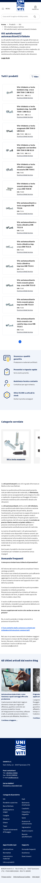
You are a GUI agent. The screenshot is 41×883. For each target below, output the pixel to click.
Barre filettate (8, 806)
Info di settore (8, 849)
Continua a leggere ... (9, 720)
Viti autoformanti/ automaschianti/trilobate (20, 29)
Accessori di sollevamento (27, 822)
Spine (24, 818)
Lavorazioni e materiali (8, 857)
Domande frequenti (29, 849)
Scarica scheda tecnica (25, 98)
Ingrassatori (26, 827)
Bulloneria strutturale (26, 804)
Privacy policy (6, 877)
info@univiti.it (13, 777)
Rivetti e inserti (27, 831)
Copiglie (6, 815)
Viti (20, 24)
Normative (7, 853)
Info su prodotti (8, 862)
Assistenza (26, 853)
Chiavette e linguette (26, 813)
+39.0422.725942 (12, 773)
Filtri (35, 76)
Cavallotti (25, 808)
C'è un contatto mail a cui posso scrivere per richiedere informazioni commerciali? (18, 629)
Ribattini (6, 819)
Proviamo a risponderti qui (12, 786)
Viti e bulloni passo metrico (14, 27)
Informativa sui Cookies (21, 877)
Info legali (36, 877)
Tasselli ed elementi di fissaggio (10, 830)
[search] (20, 16)
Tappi (5, 826)
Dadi (23, 799)
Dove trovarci (26, 856)
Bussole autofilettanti (27, 835)
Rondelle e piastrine (10, 803)
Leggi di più (5, 58)
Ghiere (5, 822)
